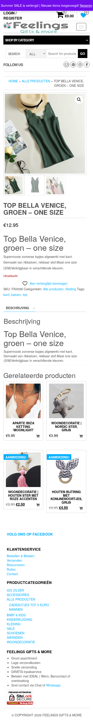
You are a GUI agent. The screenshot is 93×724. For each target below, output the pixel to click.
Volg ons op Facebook (30, 534)
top (25, 294)
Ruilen (11, 569)
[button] (79, 100)
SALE (11, 628)
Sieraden (15, 637)
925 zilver (15, 590)
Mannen (16, 609)
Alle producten (36, 81)
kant (6, 294)
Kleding (70, 289)
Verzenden (14, 560)
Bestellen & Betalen (21, 556)
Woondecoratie (21, 642)
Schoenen (15, 633)
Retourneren (16, 565)
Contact (12, 574)
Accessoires (18, 594)
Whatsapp (53, 685)
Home (13, 81)
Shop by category (19, 40)
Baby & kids (16, 615)
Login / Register (12, 15)
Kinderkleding (19, 619)
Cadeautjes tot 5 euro (29, 605)
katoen (16, 294)
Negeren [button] (86, 5)
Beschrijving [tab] (17, 308)
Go (82, 53)
